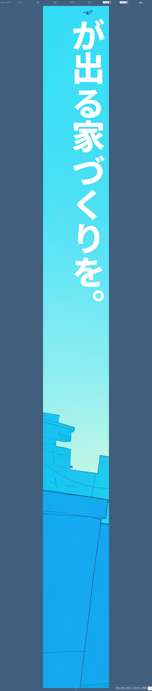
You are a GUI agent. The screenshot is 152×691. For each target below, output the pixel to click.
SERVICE (55, 2)
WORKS (37, 2)
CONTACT (123, 2)
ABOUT (20, 2)
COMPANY (89, 2)
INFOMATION (72, 2)
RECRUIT (106, 2)
